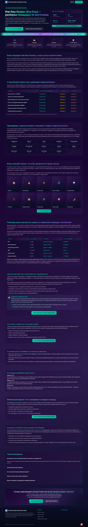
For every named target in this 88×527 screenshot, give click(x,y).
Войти (72, 2)
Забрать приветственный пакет (34, 28)
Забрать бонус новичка (51, 501)
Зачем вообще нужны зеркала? (15, 467)
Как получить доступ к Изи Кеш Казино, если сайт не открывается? (24, 458)
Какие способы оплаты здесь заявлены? (17, 476)
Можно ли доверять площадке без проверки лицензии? (21, 480)
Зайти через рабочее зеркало (14, 28)
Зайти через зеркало (36, 501)
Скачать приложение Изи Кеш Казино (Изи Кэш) (44, 416)
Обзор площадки (40, 512)
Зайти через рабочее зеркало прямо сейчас (44, 312)
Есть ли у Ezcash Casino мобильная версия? (18, 471)
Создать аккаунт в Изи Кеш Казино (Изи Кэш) (44, 340)
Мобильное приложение (42, 518)
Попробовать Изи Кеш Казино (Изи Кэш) (66, 25)
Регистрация (79, 2)
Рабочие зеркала (40, 514)
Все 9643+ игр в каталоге (44, 210)
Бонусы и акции (40, 516)
